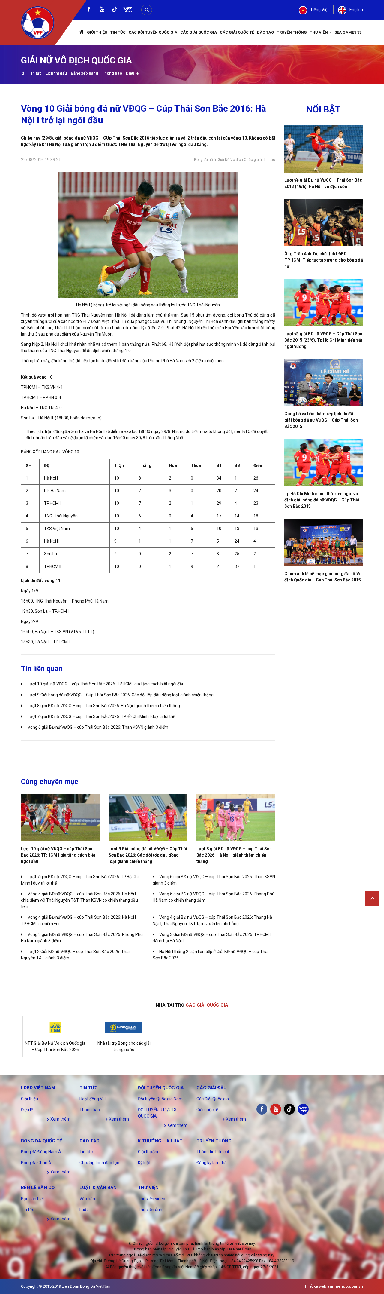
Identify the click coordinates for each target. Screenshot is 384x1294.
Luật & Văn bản (98, 1187)
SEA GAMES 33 (348, 32)
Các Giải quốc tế (237, 32)
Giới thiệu (97, 32)
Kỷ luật (144, 1162)
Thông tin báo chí (212, 1151)
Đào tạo (265, 32)
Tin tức (118, 32)
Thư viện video (151, 1198)
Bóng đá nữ (203, 160)
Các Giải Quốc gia (198, 32)
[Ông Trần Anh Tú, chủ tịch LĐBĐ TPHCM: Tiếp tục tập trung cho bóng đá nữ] (323, 222)
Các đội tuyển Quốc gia (153, 32)
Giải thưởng (149, 1151)
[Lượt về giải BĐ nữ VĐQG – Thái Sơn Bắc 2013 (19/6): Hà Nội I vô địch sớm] (323, 149)
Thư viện (319, 32)
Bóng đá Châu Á (36, 1162)
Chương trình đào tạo (99, 1162)
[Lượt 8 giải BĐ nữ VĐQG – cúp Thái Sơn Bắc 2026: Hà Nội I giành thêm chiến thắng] (235, 817)
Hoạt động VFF (93, 1098)
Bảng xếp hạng (84, 73)
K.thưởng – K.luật (160, 1141)
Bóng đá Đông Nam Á (41, 1151)
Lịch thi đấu (56, 73)
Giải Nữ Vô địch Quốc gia (238, 160)
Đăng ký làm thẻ (211, 1162)
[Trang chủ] (82, 32)
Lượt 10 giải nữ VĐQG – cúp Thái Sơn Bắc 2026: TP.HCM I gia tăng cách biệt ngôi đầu (106, 684)
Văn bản (87, 1198)
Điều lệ (132, 73)
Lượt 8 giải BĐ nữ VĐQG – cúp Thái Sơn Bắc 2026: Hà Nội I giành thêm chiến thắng (104, 705)
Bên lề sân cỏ (38, 1187)
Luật (84, 1209)
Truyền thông (292, 32)
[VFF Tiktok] (114, 10)
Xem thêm (60, 1119)
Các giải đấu (211, 1087)
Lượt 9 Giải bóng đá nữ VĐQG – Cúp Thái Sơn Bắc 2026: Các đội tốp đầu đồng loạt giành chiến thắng (121, 694)
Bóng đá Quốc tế (41, 1141)
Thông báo (112, 73)
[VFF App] (127, 10)
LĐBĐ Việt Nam (38, 1087)
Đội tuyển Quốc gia (161, 1087)
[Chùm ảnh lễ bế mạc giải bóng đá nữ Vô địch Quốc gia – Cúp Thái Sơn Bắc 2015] (323, 542)
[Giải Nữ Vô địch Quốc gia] (23, 73)
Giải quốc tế (207, 1109)
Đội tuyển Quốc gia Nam (160, 1098)
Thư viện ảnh (150, 1209)
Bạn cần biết (32, 1198)
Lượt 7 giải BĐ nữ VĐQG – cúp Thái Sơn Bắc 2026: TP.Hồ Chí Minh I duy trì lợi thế (101, 716)
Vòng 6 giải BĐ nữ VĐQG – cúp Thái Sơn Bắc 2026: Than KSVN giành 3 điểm (98, 727)
